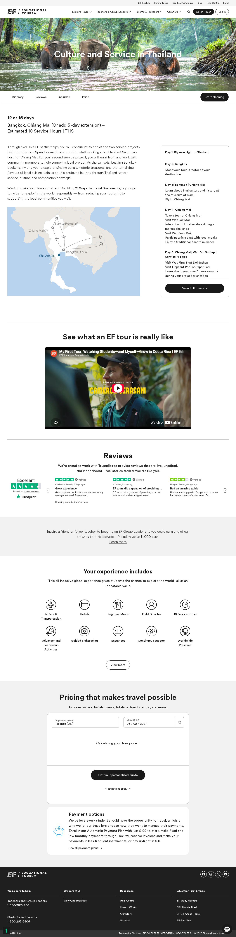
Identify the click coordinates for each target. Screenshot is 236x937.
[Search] (189, 12)
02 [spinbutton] (135, 723)
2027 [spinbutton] (143, 723)
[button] (17, 97)
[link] (26, 11)
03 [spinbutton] (128, 723)
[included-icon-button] (50, 604)
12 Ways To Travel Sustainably (97, 188)
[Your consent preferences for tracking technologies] (6, 930)
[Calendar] (179, 722)
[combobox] (85, 722)
